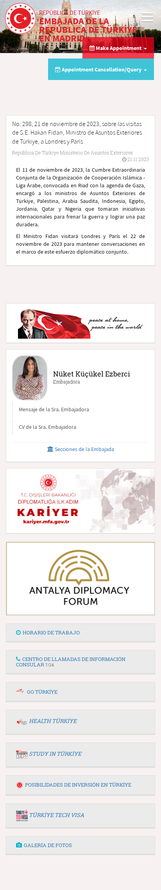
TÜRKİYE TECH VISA (56, 815)
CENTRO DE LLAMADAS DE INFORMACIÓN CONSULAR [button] (70, 662)
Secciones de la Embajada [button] (84, 449)
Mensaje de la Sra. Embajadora (54, 409)
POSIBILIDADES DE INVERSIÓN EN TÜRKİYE (78, 784)
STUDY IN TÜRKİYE (55, 753)
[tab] (80, 633)
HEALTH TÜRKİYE (53, 721)
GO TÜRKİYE (42, 691)
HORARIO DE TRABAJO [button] (51, 632)
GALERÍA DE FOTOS (48, 845)
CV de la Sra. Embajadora (47, 426)
